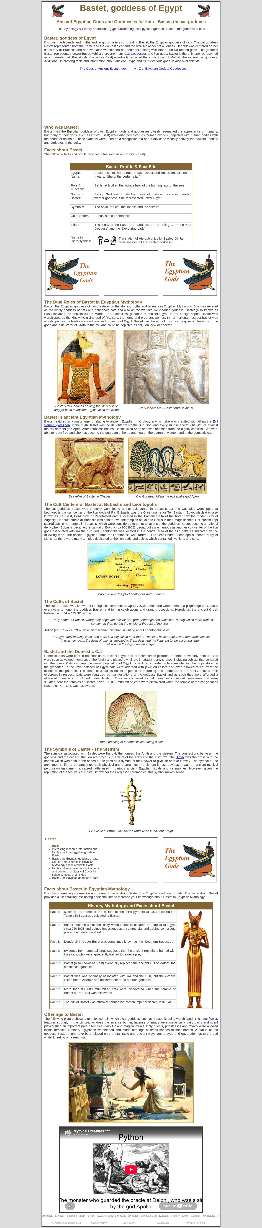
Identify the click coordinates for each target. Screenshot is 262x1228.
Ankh (180, 757)
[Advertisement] (131, 98)
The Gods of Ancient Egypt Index (103, 68)
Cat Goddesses (136, 53)
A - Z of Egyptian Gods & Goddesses (160, 68)
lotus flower (209, 1018)
